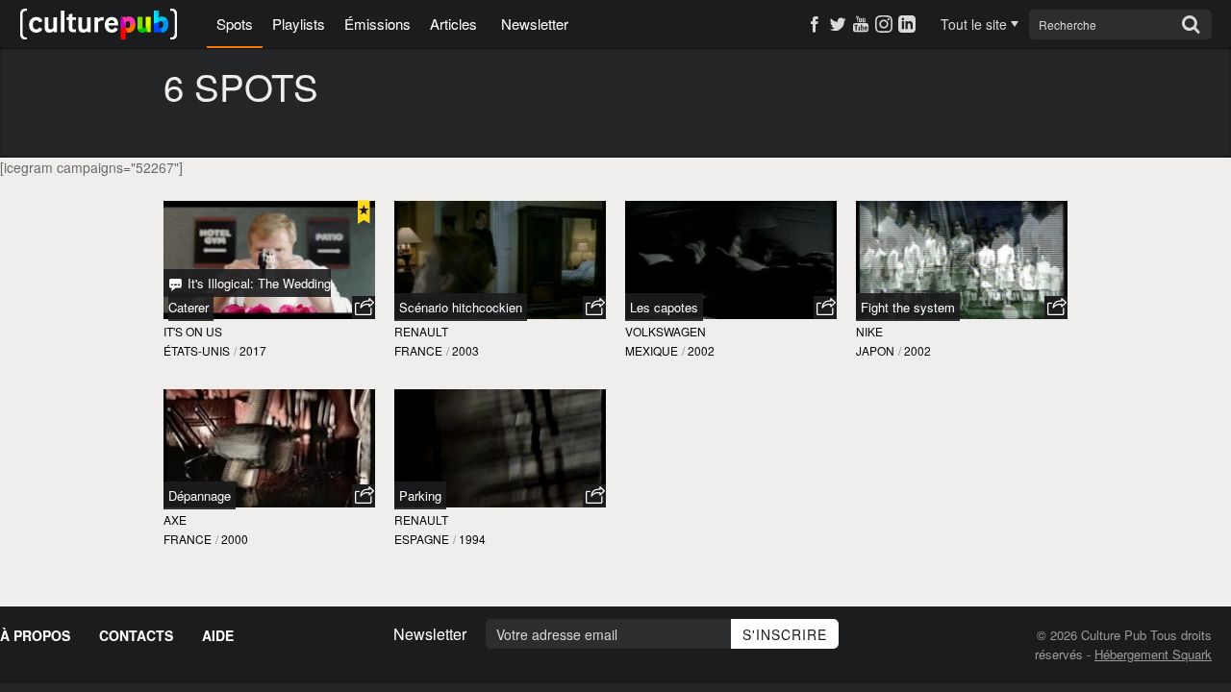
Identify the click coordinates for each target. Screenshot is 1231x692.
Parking (420, 495)
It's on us (192, 331)
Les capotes (664, 307)
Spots (234, 23)
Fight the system (908, 307)
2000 (234, 539)
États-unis (196, 350)
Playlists (298, 23)
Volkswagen (665, 331)
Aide (218, 635)
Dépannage (199, 495)
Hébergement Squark (1153, 654)
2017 (252, 350)
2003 (465, 350)
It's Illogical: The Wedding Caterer (249, 295)
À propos (35, 635)
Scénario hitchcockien (460, 307)
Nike (869, 331)
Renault (421, 331)
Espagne (421, 539)
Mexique (651, 350)
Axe (175, 519)
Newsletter (534, 23)
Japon (875, 350)
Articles (453, 23)
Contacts (136, 635)
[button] (363, 307)
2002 (701, 350)
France (418, 350)
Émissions (377, 23)
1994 (472, 539)
